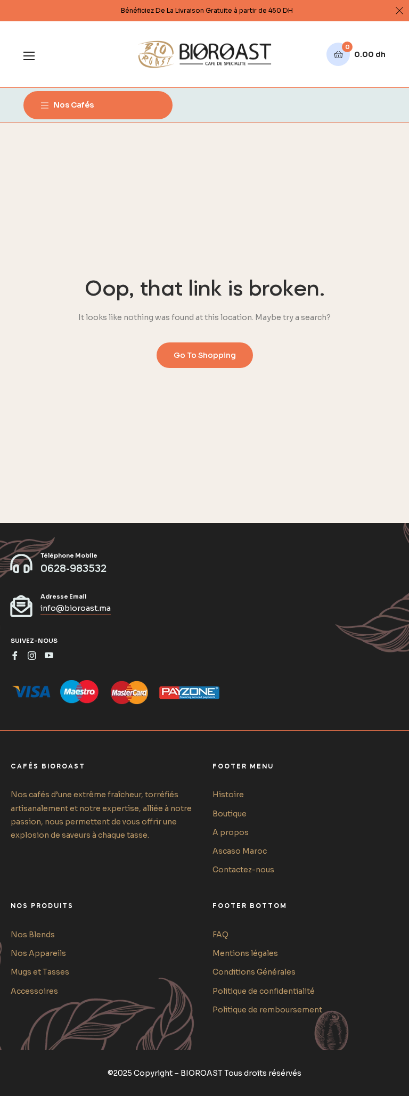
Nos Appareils (38, 953)
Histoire (228, 794)
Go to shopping (205, 355)
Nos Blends (33, 934)
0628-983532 (73, 569)
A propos (230, 832)
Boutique (229, 814)
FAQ (220, 934)
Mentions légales (245, 953)
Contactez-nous (243, 869)
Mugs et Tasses (40, 972)
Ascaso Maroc (239, 851)
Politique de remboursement (267, 1010)
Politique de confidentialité (263, 991)
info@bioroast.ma (75, 608)
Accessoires (34, 991)
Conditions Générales (254, 972)
